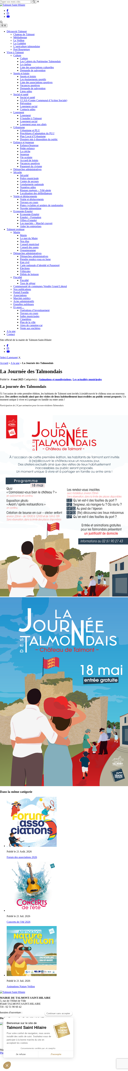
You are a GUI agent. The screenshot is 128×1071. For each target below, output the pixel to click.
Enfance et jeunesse (23, 142)
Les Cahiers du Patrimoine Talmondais (40, 61)
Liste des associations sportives (36, 82)
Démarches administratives (27, 169)
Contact (11, 334)
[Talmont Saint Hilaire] (12, 4)
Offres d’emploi (28, 220)
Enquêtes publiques (23, 304)
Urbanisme (19, 127)
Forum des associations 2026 (22, 857)
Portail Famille (21, 292)
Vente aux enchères (30, 328)
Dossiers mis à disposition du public (39, 139)
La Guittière (19, 43)
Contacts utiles (27, 109)
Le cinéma (25, 64)
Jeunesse (24, 154)
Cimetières (25, 319)
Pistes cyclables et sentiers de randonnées (41, 205)
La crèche (25, 151)
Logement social (28, 106)
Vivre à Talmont (15, 52)
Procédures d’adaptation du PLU (37, 133)
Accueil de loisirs (29, 160)
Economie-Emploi (22, 211)
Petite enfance (27, 148)
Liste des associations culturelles (37, 67)
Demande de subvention (33, 70)
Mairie (16, 232)
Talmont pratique (15, 229)
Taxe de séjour (27, 283)
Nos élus (24, 241)
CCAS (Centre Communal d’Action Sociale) (43, 100)
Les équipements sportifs (33, 79)
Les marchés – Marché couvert (36, 223)
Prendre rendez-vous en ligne (35, 259)
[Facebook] (7, 10)
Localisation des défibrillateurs (36, 193)
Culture (17, 55)
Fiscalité (17, 277)
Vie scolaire (26, 157)
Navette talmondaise (30, 208)
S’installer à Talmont (31, 118)
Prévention (25, 103)
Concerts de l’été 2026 (18, 921)
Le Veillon (18, 40)
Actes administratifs (23, 301)
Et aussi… (18, 307)
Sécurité (24, 175)
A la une (11, 331)
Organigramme (28, 250)
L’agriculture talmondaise (26, 46)
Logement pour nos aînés (33, 124)
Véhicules (25, 271)
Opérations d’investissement (35, 310)
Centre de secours (29, 181)
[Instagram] (8, 13)
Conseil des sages (29, 247)
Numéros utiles (28, 187)
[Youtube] (8, 16)
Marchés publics (21, 298)
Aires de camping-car (31, 325)
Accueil (4, 363)
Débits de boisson (29, 274)
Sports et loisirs (21, 73)
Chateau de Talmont (23, 34)
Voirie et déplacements (25, 196)
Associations (20, 295)
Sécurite (17, 172)
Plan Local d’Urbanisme (33, 136)
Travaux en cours (29, 202)
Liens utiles (26, 91)
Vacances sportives (30, 85)
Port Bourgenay (21, 49)
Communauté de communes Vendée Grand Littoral (40, 286)
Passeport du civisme (31, 166)
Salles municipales (29, 316)
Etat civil (24, 262)
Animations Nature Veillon (21, 986)
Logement (18, 112)
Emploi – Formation (30, 217)
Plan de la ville (28, 322)
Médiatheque (20, 37)
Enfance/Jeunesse (29, 145)
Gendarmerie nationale (32, 184)
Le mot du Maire (29, 238)
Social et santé (20, 94)
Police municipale (29, 178)
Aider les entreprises (30, 226)
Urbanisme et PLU (30, 130)
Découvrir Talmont (17, 31)
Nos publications (22, 289)
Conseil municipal (29, 244)
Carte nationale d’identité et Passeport (40, 265)
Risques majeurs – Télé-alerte (35, 190)
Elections (25, 268)
